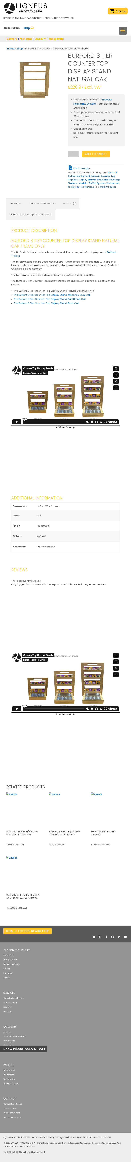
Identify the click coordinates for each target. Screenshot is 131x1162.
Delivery (12, 39)
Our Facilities (9, 1041)
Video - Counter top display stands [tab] (31, 214)
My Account (8, 955)
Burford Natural (90, 176)
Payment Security (11, 1083)
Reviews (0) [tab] (70, 203)
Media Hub (8, 1045)
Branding (7, 1007)
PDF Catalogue (81, 168)
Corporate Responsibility (14, 1036)
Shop (20, 48)
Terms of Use (9, 1079)
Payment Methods (11, 964)
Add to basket (96, 154)
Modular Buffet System (92, 183)
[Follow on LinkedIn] (93, 936)
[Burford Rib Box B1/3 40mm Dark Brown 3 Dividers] (65, 809)
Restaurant (112, 183)
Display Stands (87, 179)
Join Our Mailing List (12, 1117)
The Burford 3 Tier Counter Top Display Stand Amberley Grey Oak (52, 295)
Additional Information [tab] (43, 203)
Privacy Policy (9, 1074)
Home (10, 48)
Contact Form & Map (12, 1104)
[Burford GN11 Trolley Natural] (108, 809)
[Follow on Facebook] (106, 936)
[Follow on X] (100, 936)
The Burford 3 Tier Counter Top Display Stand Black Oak (46, 303)
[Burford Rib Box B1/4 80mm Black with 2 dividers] (23, 809)
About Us (7, 1032)
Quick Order (56, 39)
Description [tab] (16, 203)
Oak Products (108, 186)
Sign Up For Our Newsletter (27, 931)
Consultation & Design (13, 998)
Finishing (7, 1011)
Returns (6, 977)
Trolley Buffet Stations (81, 186)
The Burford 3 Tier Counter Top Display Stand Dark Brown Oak (50, 299)
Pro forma (25, 39)
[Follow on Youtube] (125, 936)
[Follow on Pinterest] (118, 936)
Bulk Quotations (10, 959)
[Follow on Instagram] (112, 936)
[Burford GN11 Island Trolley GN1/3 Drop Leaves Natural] (23, 872)
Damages (7, 973)
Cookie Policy (9, 1070)
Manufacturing (10, 1002)
